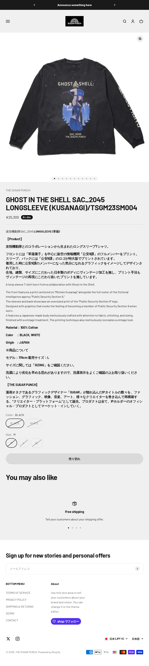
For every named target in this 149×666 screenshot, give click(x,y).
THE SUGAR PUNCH (18, 190)
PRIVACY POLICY (16, 599)
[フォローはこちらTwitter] (8, 638)
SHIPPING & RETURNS (19, 606)
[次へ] (114, 5)
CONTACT (12, 620)
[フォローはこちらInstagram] (17, 638)
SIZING (10, 613)
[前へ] (34, 5)
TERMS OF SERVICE (18, 592)
